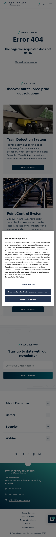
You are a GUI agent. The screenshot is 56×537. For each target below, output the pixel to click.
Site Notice (20, 277)
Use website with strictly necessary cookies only (28, 292)
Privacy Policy (10, 277)
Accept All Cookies (28, 299)
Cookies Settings (28, 284)
